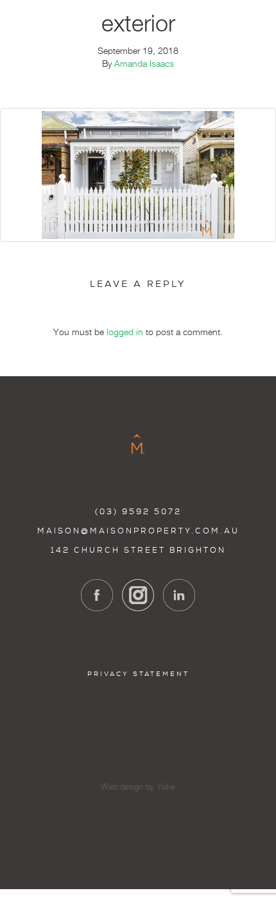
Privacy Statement (138, 674)
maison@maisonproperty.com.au (138, 531)
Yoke (166, 787)
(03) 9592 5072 (138, 512)
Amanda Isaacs (144, 64)
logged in (125, 332)
